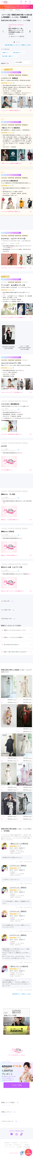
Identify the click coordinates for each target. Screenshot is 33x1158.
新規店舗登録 (26, 1147)
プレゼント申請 (16, 1085)
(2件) (16, 243)
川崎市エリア (5, 52)
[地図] (30, 85)
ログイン (25, 3)
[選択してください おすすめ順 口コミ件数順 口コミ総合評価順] (23, 62)
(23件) (11, 367)
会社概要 (19, 1147)
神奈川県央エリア (17, 52)
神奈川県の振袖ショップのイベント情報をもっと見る (17, 45)
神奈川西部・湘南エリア (8, 56)
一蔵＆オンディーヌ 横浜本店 (19, 843)
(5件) (11, 185)
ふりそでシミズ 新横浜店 (18, 865)
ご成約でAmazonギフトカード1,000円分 (10, 72)
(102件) (11, 132)
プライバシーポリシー (9, 1147)
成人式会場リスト (18, 1144)
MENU (30, 3)
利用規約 (26, 1144)
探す (21, 3)
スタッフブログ (23, 1142)
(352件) (11, 82)
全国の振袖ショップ (19, 9)
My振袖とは (15, 1142)
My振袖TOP (7, 1142)
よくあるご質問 (8, 1144)
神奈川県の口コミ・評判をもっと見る (21, 994)
